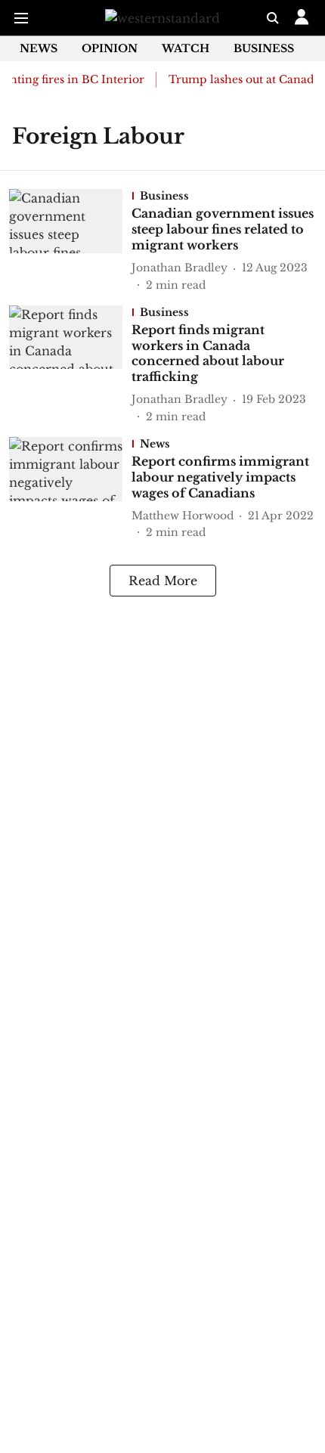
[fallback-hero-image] (70, 241)
